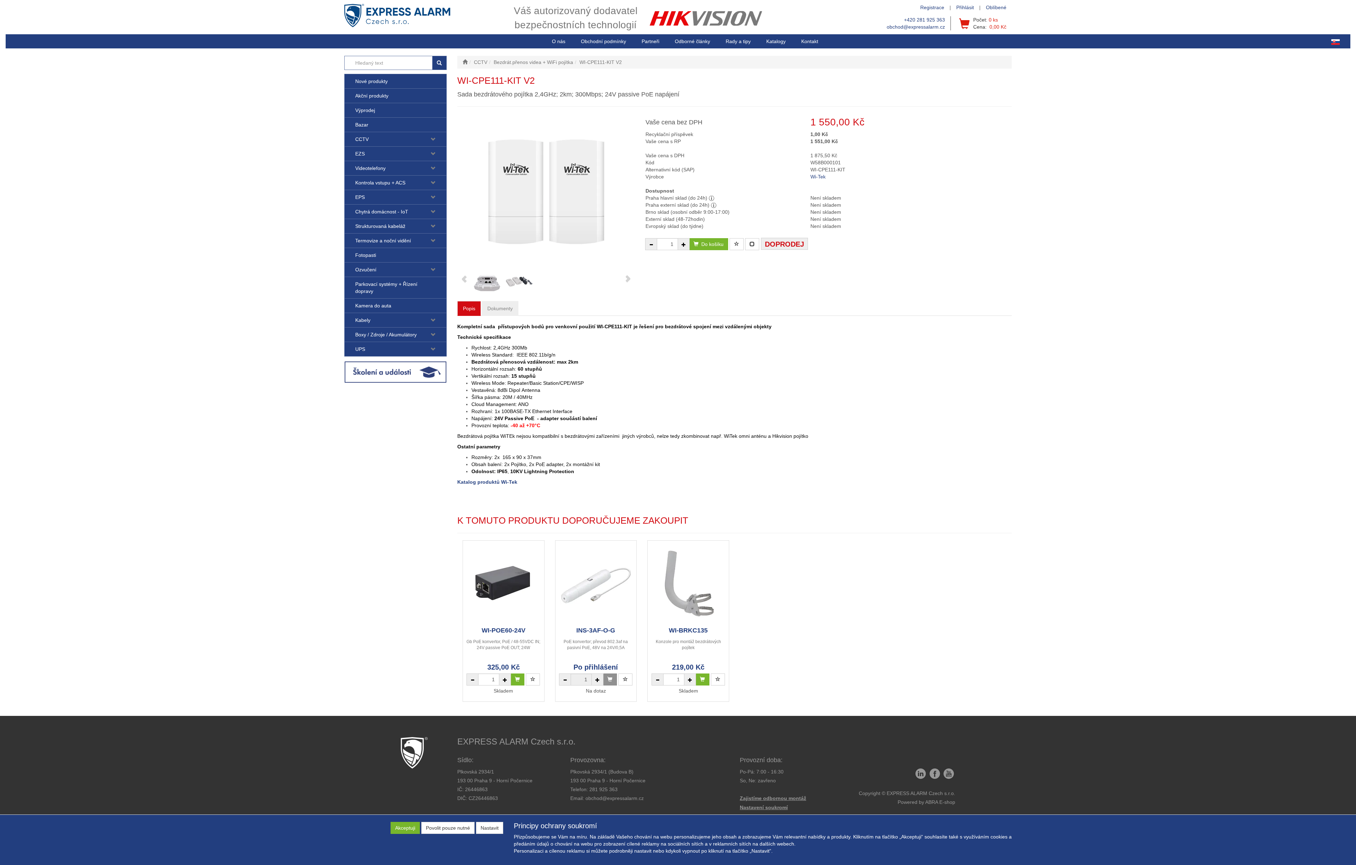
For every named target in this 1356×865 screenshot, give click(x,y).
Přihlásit (965, 7)
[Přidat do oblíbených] (737, 244)
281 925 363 (603, 789)
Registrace (932, 7)
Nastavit (490, 828)
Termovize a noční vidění (383, 240)
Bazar (361, 125)
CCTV (362, 139)
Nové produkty (371, 81)
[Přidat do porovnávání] (752, 244)
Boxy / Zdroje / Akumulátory (386, 334)
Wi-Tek (818, 177)
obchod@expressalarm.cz (916, 27)
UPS (360, 349)
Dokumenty (500, 308)
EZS (360, 154)
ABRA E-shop (940, 802)
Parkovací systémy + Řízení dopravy (386, 287)
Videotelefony (370, 168)
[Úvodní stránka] (465, 62)
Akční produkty (371, 96)
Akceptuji (405, 828)
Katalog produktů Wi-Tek (487, 482)
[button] (738, 41)
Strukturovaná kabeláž (380, 226)
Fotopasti (365, 255)
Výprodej (365, 110)
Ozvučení (365, 269)
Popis (469, 308)
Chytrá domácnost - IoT (381, 211)
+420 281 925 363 (924, 20)
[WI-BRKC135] (688, 583)
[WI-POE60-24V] (503, 583)
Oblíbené (996, 7)
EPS (360, 197)
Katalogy (776, 41)
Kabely (362, 320)
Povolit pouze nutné (448, 828)
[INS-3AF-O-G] (595, 583)
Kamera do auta (373, 305)
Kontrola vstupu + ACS (380, 183)
